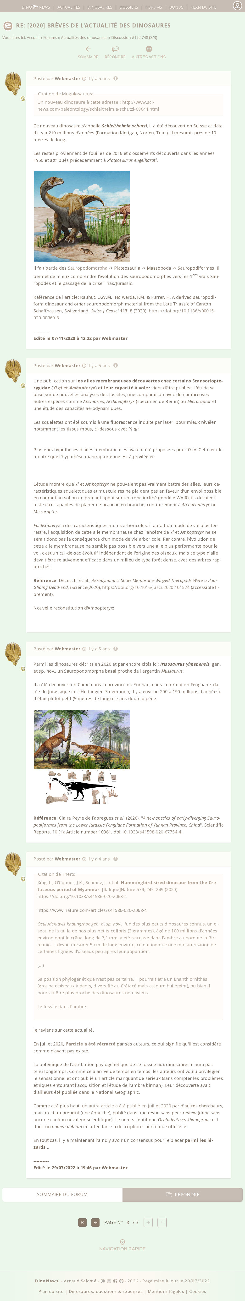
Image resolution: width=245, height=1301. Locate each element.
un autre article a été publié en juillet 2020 (126, 1106)
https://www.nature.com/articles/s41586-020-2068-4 (92, 910)
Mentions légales (166, 1291)
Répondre (115, 57)
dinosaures (99, 7)
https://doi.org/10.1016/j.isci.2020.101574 (145, 587)
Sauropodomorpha (88, 268)
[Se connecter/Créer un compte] (237, 9)
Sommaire (88, 57)
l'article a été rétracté (91, 1044)
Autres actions (149, 57)
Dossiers (129, 7)
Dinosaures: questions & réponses (106, 1291)
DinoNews (36, 7)
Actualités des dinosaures (84, 37)
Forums (50, 37)
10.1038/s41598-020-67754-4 (151, 832)
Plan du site (203, 7)
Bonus (176, 7)
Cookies (197, 1291)
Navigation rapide (122, 1248)
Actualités (68, 7)
